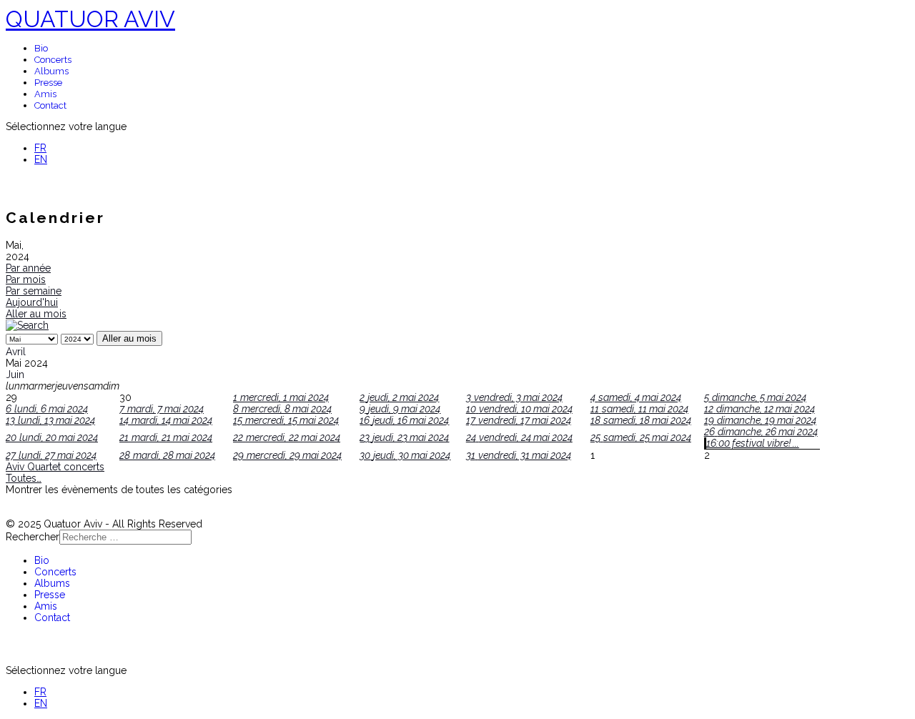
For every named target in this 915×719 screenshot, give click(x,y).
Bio (41, 48)
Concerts (52, 59)
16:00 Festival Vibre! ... (752, 443)
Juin (15, 374)
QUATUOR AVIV (90, 19)
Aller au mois (36, 313)
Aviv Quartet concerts (55, 466)
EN (40, 159)
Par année (28, 268)
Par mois (26, 279)
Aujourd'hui (32, 302)
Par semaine (33, 291)
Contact (50, 105)
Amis (45, 94)
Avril (16, 351)
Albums (51, 71)
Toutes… (23, 478)
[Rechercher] (27, 325)
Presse (48, 82)
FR (40, 148)
